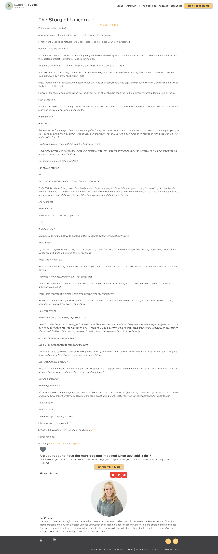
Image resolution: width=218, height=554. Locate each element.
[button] (198, 6)
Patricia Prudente (57, 443)
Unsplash (75, 443)
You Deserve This (109, 24)
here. (93, 429)
